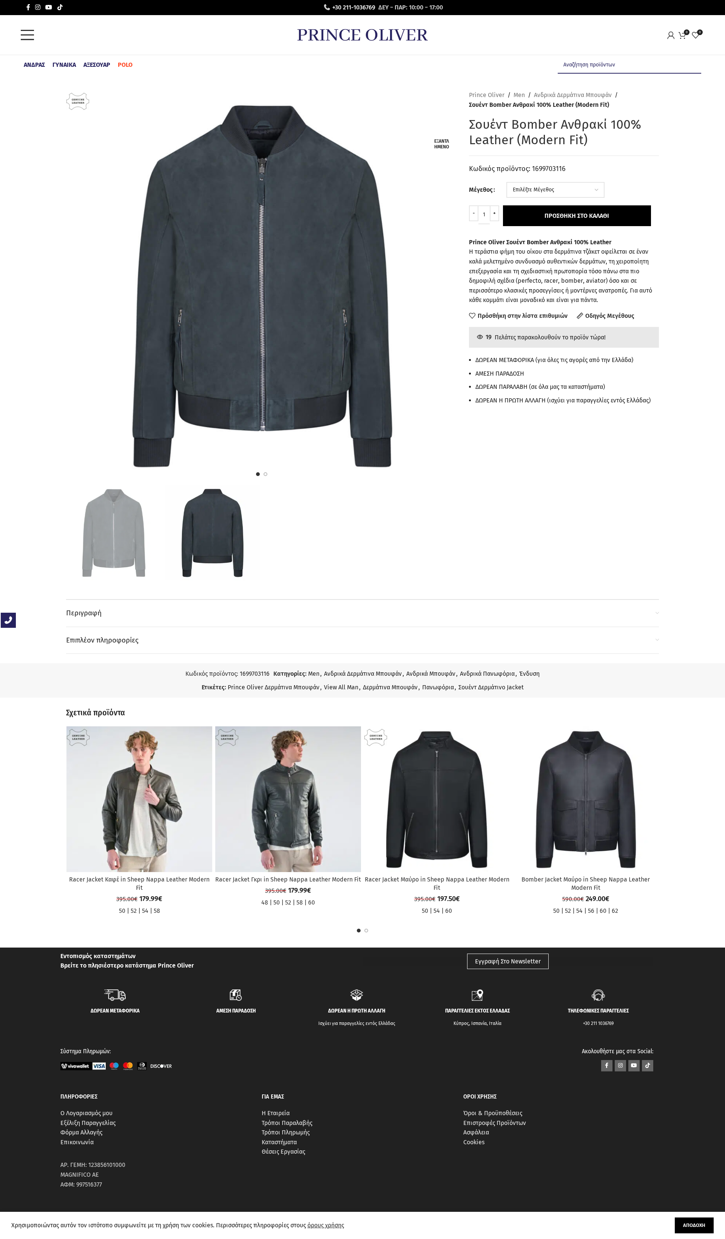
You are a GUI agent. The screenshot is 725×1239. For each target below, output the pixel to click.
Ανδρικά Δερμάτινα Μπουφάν (573, 95)
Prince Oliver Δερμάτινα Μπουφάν (273, 687)
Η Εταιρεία (276, 1113)
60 (311, 902)
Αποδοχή (694, 1225)
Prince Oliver (486, 95)
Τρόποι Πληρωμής (286, 1132)
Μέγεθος (481, 189)
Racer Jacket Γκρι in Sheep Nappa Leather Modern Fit (288, 879)
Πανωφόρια (438, 687)
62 (615, 910)
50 (122, 910)
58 (157, 910)
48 (264, 902)
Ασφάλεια (476, 1132)
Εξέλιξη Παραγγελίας (88, 1123)
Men (519, 95)
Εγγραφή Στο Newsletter (508, 961)
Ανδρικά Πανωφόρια (487, 673)
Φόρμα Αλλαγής (81, 1132)
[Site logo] (362, 34)
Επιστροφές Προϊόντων (494, 1123)
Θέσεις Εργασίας (283, 1151)
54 (145, 910)
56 (591, 910)
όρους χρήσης (325, 1225)
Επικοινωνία (77, 1142)
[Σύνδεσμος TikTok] (60, 7)
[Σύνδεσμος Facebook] (28, 7)
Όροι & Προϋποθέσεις (492, 1113)
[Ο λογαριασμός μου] (673, 35)
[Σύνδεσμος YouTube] (49, 7)
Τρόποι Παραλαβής (287, 1123)
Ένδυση (529, 673)
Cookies (473, 1142)
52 (134, 910)
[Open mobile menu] (29, 35)
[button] (359, 930)
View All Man (341, 687)
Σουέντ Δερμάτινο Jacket (491, 687)
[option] (258, 474)
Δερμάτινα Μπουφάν (390, 687)
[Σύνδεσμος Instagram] (37, 7)
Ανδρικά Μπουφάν (430, 673)
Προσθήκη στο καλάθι (577, 215)
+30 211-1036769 (353, 7)
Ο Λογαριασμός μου (86, 1113)
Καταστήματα (279, 1142)
